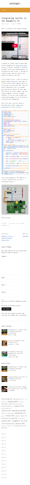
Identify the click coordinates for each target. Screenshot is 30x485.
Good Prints (13, 342)
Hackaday (25, 236)
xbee (4, 427)
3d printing (7, 399)
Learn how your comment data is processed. (14, 315)
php (14, 418)
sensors (20, 423)
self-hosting (8, 423)
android (4, 401)
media (17, 416)
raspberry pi (5, 225)
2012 (3, 477)
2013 (3, 474)
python (22, 223)
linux (17, 223)
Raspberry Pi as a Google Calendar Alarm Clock (7, 238)
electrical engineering (14, 411)
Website (4, 292)
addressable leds (18, 399)
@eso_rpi (14, 81)
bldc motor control (8, 404)
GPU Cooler (13, 333)
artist (21, 401)
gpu (3, 415)
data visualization (7, 408)
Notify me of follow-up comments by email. (14, 301)
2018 (3, 457)
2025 (3, 437)
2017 (3, 460)
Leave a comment (16, 23)
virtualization (19, 425)
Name (3, 277)
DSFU (5, 223)
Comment (4, 256)
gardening (20, 413)
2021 (3, 447)
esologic (15, 3)
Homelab (12, 390)
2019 (3, 454)
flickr (13, 223)
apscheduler (6, 107)
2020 (3, 450)
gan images (11, 413)
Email (4, 285)
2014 (3, 470)
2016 (3, 464)
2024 (3, 440)
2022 (3, 443)
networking (6, 418)
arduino (13, 402)
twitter (9, 425)
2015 (3, 467)
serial (4, 425)
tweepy (9, 73)
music (24, 416)
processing (21, 418)
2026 (3, 433)
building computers (7, 406)
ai (26, 399)
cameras (19, 406)
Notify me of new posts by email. (11, 305)
